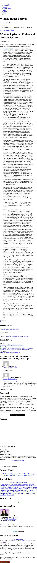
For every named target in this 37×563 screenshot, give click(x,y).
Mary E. (28, 490)
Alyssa (4, 484)
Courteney (20, 485)
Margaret (10, 490)
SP (7, 519)
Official (14, 460)
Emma (14, 487)
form (9, 520)
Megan (10, 491)
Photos (19, 460)
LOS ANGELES (8, 49)
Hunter (4, 488)
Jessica (13, 488)
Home (5, 25)
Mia (15, 491)
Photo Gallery (7, 8)
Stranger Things (10, 30)
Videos (5, 13)
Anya (12, 484)
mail (6, 520)
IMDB (23, 460)
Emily (6, 487)
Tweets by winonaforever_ (18, 539)
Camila (11, 485)
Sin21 (25, 540)
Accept (2, 562)
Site (4, 10)
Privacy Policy (13, 519)
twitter (13, 520)
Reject (7, 562)
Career (5, 7)
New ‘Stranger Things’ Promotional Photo (11, 345)
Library (5, 11)
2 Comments (3, 322)
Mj (22, 491)
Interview (2, 30)
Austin (22, 484)
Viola (3, 495)
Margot (19, 490)
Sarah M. (12, 493)
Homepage (6, 4)
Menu (1, 1)
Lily (30, 488)
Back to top (31, 540)
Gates (32, 487)
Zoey (10, 495)
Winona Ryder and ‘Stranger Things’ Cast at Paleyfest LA (15, 349)
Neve (31, 491)
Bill (30, 484)
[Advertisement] (18, 432)
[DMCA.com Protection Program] (18, 532)
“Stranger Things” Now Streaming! (9, 329)
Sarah (20, 493)
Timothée (30, 493)
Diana (28, 485)
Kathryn (22, 488)
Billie (3, 485)
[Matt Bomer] (23, 482)
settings (9, 559)
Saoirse (4, 493)
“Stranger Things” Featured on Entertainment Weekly (14, 336)
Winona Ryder (7, 5)
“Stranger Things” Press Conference (10, 352)
